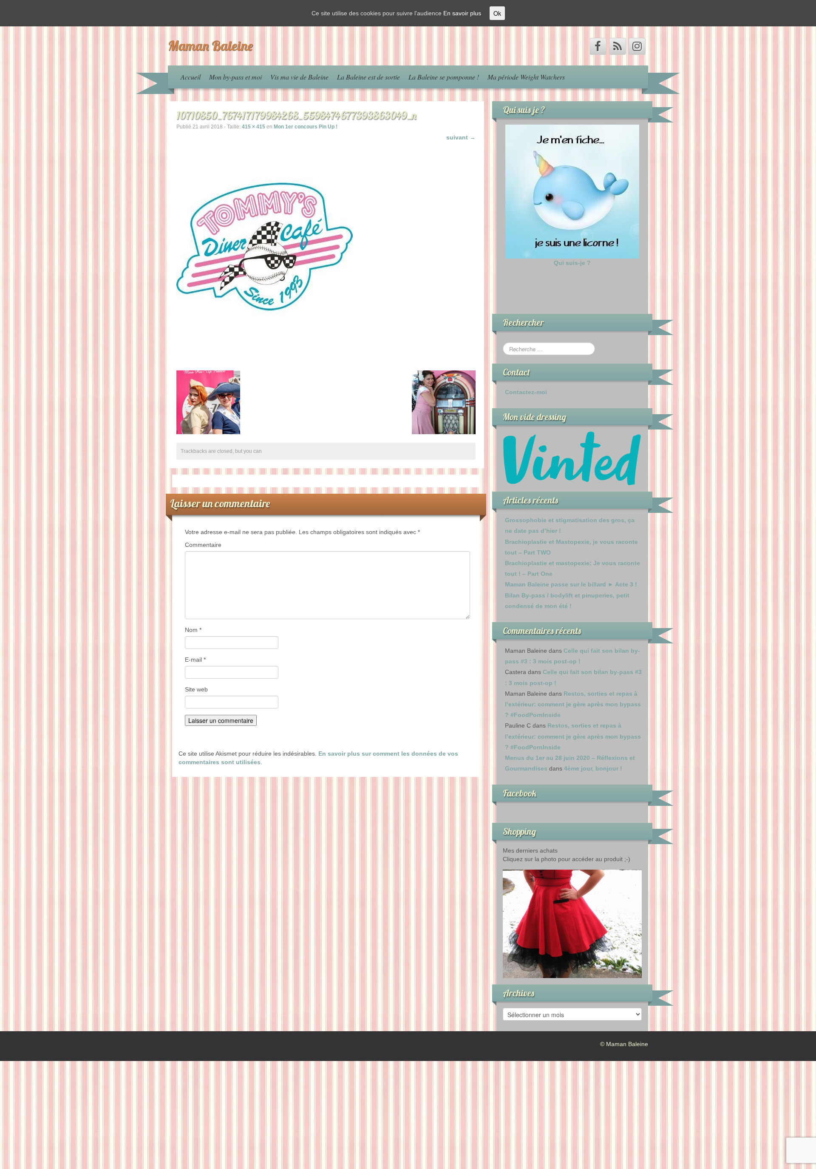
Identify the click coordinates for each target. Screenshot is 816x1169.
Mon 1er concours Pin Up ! (305, 127)
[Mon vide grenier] (572, 458)
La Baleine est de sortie (368, 76)
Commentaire (203, 544)
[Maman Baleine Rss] (617, 46)
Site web (196, 689)
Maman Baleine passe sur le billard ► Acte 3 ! (571, 584)
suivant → (461, 137)
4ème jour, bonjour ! (593, 768)
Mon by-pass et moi (235, 76)
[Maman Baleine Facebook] (597, 46)
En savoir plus (462, 13)
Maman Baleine (210, 45)
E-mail (195, 659)
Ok (497, 13)
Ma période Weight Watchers (526, 76)
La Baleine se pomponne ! (443, 76)
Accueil (191, 76)
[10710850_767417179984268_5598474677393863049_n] (264, 246)
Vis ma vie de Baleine (299, 76)
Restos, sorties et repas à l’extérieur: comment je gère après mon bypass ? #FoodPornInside (573, 704)
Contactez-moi (526, 392)
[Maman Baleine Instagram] (637, 46)
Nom (193, 629)
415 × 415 (253, 127)
